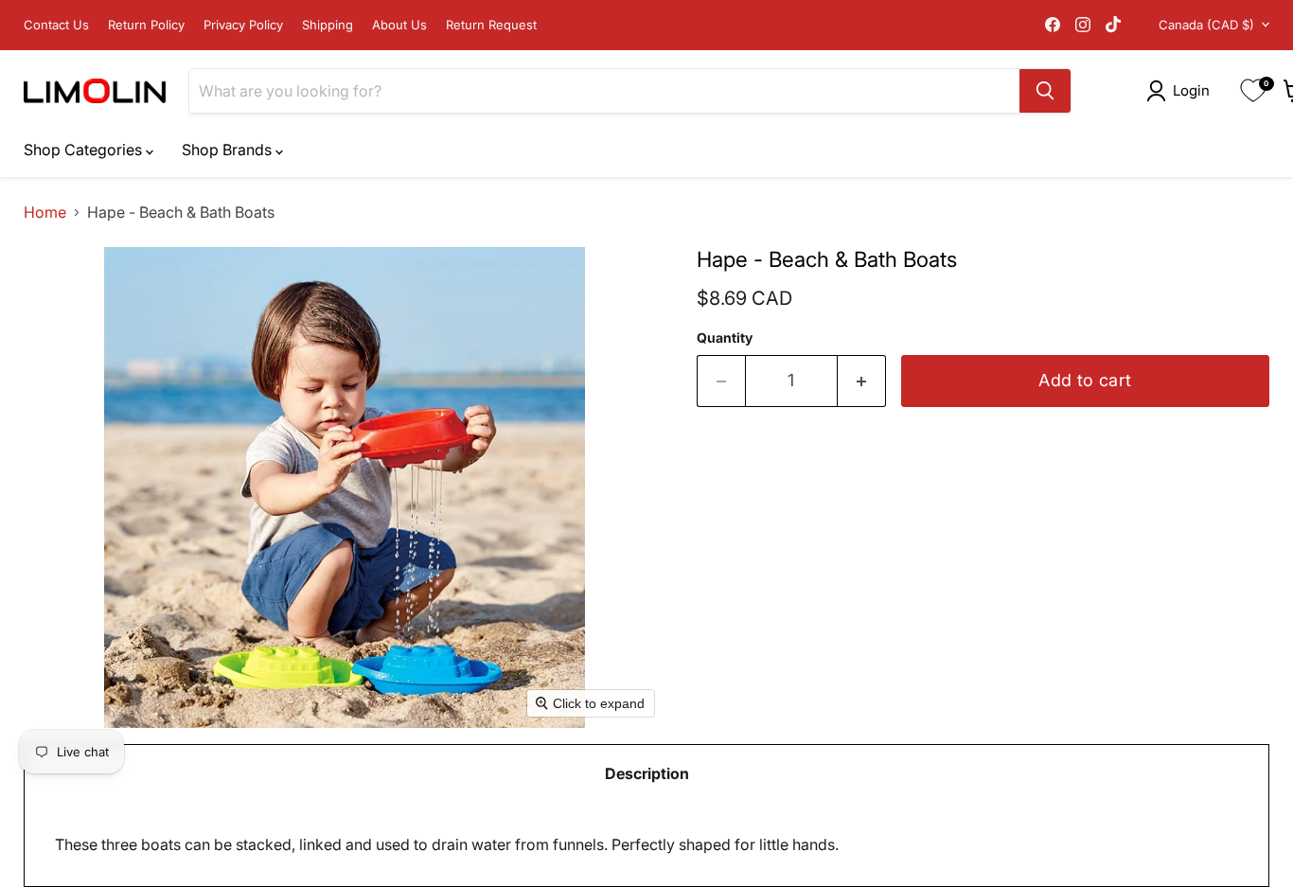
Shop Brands (228, 149)
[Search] (1045, 91)
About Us (399, 25)
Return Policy (146, 25)
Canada (1206, 24)
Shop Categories (85, 149)
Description (647, 773)
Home (45, 212)
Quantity (725, 338)
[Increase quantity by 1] (862, 381)
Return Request (491, 25)
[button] (1181, 91)
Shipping (327, 25)
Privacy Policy (243, 25)
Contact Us (56, 25)
